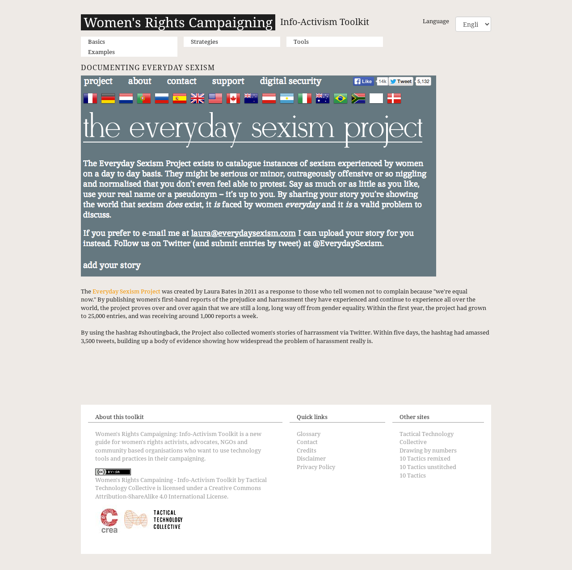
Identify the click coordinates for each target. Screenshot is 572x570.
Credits (306, 450)
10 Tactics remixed (425, 458)
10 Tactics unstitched (428, 467)
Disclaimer (311, 458)
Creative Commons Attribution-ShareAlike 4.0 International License (178, 492)
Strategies (204, 42)
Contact (307, 442)
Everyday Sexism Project (126, 291)
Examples (101, 52)
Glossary (308, 434)
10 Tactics (413, 475)
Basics (96, 42)
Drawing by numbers (428, 450)
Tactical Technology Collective (427, 438)
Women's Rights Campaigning (178, 22)
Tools (301, 42)
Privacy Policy (316, 467)
